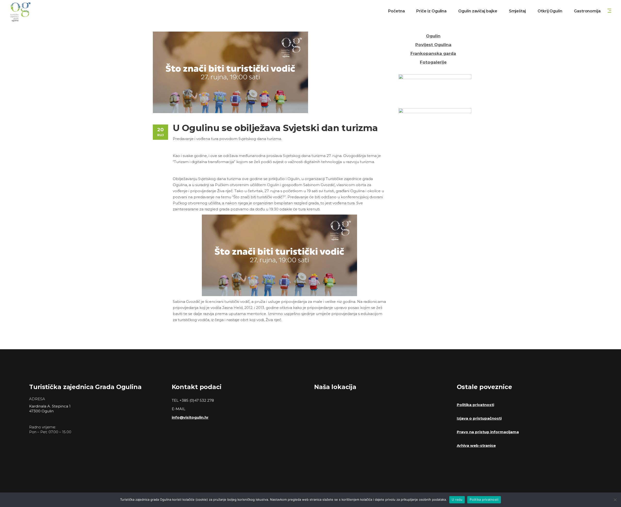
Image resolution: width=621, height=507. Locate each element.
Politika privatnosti (475, 404)
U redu (457, 499)
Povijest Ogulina (433, 44)
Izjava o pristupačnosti (479, 418)
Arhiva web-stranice (476, 445)
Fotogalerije (433, 62)
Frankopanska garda (433, 53)
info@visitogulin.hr (190, 417)
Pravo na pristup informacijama (488, 432)
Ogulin (433, 35)
